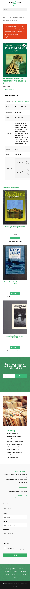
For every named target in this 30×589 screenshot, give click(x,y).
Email (5, 513)
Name (5, 504)
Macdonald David (9, 89)
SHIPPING (14, 571)
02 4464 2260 (19, 495)
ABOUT (20, 569)
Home (4, 17)
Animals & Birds (19, 101)
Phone (5, 521)
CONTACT (6, 571)
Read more (14, 238)
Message (6, 529)
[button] (24, 45)
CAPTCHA (6, 543)
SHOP (13, 569)
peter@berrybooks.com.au (19, 498)
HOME (7, 569)
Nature (9, 17)
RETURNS (23, 571)
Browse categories (15, 387)
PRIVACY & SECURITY (11, 574)
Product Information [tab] (11, 95)
